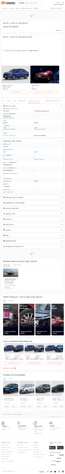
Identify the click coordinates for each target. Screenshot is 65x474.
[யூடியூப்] (55, 471)
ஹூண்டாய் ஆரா (24, 398)
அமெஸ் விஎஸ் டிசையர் (14, 363)
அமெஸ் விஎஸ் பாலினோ (34, 363)
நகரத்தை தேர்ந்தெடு (57, 8)
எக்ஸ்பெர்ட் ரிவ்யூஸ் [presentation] (6, 264)
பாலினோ (37, 357)
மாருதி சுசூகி (17, 355)
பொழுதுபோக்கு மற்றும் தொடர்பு (34, 100)
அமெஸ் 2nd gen (7, 406)
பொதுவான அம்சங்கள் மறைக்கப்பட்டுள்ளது (15, 50)
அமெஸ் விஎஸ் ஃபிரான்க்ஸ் (55, 363)
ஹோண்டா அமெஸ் (7, 85)
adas (14, 100)
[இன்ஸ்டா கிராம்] (59, 471)
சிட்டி (55, 406)
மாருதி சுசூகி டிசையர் (8, 398)
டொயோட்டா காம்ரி (40, 398)
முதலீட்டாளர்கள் (4, 458)
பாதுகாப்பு (9, 100)
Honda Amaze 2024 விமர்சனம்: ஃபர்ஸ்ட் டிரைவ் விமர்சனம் (10, 281)
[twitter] (51, 471)
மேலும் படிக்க (59, 30)
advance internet (21, 100)
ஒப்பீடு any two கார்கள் (8, 368)
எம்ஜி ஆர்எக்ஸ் (35, 85)
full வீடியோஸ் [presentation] (11, 300)
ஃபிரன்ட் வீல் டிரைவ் (8, 192)
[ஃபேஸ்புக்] (47, 471)
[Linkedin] (63, 471)
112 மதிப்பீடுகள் (13, 129)
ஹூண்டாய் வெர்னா (56, 398)
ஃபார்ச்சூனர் (39, 406)
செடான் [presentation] (4, 378)
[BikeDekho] (51, 455)
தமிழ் (57, 2)
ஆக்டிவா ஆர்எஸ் (46, 406)
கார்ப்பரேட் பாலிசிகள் (5, 456)
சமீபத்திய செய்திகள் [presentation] (17, 264)
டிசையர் (16, 357)
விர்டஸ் (62, 406)
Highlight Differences (33, 50)
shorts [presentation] (4, 300)
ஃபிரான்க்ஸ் (59, 357)
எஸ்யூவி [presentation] (10, 378)
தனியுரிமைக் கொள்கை (5, 454)
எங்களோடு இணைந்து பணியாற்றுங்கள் (5, 448)
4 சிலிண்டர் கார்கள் (8, 159)
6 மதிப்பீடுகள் (43, 129)
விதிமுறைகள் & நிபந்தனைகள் (7, 451)
